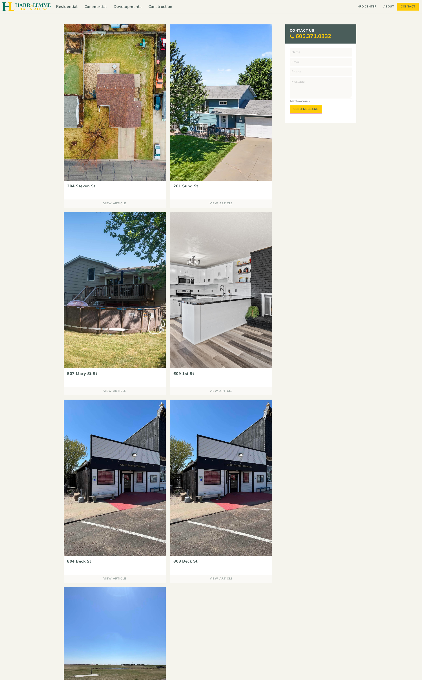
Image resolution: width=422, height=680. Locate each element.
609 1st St (183, 373)
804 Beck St (79, 561)
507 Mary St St (82, 373)
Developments (128, 6)
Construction (160, 6)
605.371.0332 (313, 36)
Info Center (367, 7)
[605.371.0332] (292, 36)
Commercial (95, 6)
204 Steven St (81, 186)
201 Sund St (185, 186)
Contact (408, 7)
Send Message (305, 109)
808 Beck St (185, 561)
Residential (67, 6)
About (388, 7)
